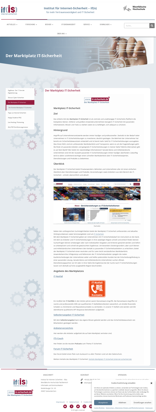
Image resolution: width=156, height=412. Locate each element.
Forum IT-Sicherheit (63, 348)
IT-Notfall (58, 276)
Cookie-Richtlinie (99, 408)
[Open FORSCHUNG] (36, 24)
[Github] (84, 406)
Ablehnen (122, 402)
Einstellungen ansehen (142, 402)
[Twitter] (78, 406)
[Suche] (152, 25)
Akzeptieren (103, 402)
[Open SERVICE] (91, 24)
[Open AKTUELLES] (17, 24)
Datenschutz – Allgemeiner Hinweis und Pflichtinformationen (125, 408)
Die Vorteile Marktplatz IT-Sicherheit (20, 108)
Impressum (149, 408)
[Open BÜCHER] (52, 24)
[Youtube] (65, 406)
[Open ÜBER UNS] (66, 34)
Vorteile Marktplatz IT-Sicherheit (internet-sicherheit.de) (110, 359)
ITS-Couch (58, 338)
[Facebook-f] (71, 406)
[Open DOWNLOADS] (111, 24)
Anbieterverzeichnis (63, 328)
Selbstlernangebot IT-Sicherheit (69, 314)
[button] (151, 383)
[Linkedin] (91, 406)
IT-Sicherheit (99, 234)
